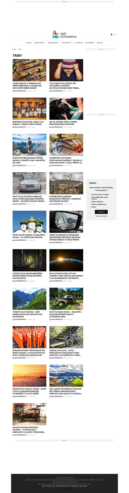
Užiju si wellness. (97, 202)
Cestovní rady (89, 43)
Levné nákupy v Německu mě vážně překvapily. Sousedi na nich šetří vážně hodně (27, 85)
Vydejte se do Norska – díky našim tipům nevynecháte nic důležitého (28, 314)
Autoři (53, 486)
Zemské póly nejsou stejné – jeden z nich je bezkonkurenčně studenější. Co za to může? (29, 391)
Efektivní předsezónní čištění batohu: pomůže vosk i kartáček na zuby (29, 160)
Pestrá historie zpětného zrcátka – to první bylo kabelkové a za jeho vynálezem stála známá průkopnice (28, 431)
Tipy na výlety (66, 43)
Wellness (100, 43)
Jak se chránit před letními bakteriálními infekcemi (63, 123)
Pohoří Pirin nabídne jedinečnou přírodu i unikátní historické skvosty (65, 198)
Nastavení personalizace (64, 489)
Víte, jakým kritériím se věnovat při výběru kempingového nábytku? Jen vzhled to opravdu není (65, 392)
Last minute (79, 43)
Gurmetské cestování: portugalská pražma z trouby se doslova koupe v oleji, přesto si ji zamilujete (65, 161)
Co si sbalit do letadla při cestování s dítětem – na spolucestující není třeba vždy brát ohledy (64, 87)
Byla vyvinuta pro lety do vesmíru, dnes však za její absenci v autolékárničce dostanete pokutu (66, 277)
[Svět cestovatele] (65, 34)
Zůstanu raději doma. (99, 204)
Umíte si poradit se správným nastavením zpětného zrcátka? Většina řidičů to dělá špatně (65, 237)
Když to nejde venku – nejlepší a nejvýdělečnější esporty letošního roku (65, 314)
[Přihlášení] (111, 34)
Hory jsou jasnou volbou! (100, 194)
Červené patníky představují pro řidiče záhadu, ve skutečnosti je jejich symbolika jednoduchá (29, 352)
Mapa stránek (83, 486)
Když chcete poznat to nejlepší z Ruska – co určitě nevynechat (29, 236)
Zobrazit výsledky (101, 216)
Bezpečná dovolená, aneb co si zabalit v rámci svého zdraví (28, 123)
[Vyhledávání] (115, 34)
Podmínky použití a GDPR (63, 486)
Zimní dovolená (53, 43)
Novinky (29, 43)
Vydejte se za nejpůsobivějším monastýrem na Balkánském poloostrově (27, 275)
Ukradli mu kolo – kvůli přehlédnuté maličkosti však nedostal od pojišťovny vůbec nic (64, 354)
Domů (44, 486)
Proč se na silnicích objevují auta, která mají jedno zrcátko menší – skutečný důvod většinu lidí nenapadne (29, 200)
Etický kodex (74, 486)
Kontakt (49, 486)
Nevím (94, 207)
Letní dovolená (39, 43)
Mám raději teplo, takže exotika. (100, 198)
